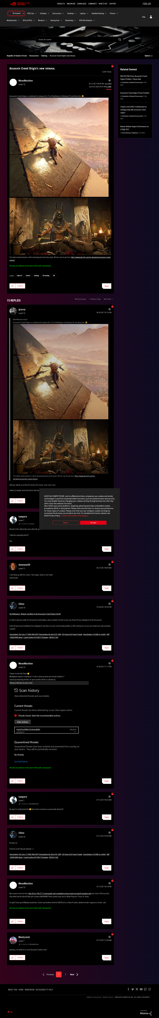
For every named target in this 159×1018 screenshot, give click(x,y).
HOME (21, 990)
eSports (19, 275)
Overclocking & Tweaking (130, 133)
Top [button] (11, 1012)
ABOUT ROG (12, 990)
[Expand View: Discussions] (63, 13)
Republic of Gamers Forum (17, 56)
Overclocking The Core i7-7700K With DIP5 (23, 634)
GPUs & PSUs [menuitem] (27, 20)
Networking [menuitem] (69, 20)
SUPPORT (112, 4)
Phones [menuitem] (112, 13)
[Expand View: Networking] (75, 20)
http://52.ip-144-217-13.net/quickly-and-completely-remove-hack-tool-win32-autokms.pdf (59, 894)
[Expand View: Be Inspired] (23, 13)
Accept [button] (93, 523)
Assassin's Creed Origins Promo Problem (134, 93)
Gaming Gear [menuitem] (54, 20)
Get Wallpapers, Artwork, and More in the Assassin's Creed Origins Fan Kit (35, 614)
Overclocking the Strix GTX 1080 (50, 634)
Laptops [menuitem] (83, 13)
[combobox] (79, 39)
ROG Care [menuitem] (30, 13)
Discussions (34, 56)
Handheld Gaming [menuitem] (98, 13)
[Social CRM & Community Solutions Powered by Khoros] (146, 1013)
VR (54, 275)
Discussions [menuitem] (57, 13)
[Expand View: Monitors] (46, 20)
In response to (27, 524)
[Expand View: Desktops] (76, 13)
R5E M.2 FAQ (53, 637)
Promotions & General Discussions (132, 82)
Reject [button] (65, 523)
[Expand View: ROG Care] (36, 13)
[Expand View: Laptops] (87, 13)
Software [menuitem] (43, 13)
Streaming (46, 275)
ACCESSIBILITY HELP (44, 990)
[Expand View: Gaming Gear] (61, 20)
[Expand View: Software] (48, 13)
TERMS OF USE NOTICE (93, 997)
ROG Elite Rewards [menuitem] (85, 20)
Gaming (44, 56)
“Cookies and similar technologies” (74, 516)
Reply (106, 286)
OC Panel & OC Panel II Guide (72, 634)
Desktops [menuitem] (70, 13)
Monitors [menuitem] (41, 20)
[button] (12, 285)
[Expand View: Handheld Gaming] (106, 13)
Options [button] (148, 56)
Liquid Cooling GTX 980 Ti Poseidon (36, 637)
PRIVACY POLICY (108, 997)
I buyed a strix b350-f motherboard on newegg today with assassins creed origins (133, 110)
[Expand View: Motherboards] (18, 20)
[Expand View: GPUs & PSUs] (34, 20)
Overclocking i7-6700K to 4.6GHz (94, 634)
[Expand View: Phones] (117, 13)
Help (143, 17)
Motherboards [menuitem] (12, 20)
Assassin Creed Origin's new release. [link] (63, 56)
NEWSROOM (29, 990)
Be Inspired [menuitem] (16, 13)
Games (28, 275)
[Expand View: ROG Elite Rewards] (94, 20)
